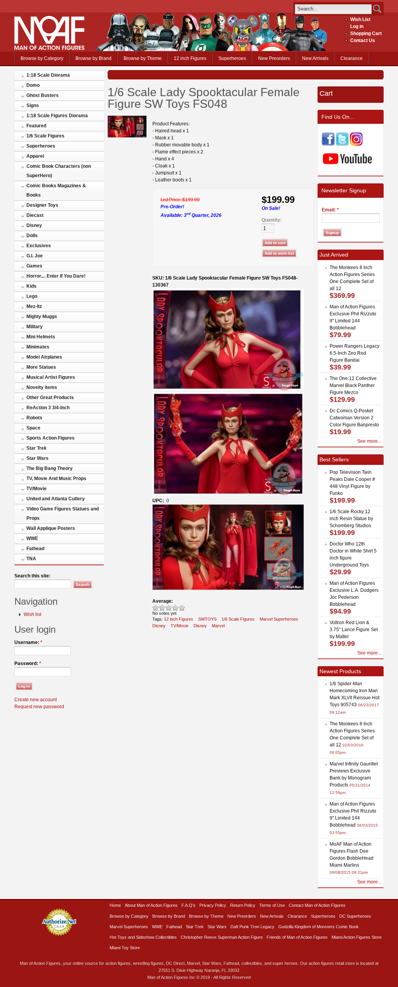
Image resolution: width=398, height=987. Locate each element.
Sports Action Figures (50, 438)
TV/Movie (36, 488)
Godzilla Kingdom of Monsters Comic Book (318, 926)
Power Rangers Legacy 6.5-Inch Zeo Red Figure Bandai (354, 353)
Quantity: (272, 220)
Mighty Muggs (41, 316)
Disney (34, 225)
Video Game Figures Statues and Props (62, 513)
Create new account (35, 699)
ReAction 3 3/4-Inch (48, 407)
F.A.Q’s (189, 905)
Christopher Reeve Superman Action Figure (222, 937)
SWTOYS (207, 619)
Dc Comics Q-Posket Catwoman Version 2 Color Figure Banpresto (354, 418)
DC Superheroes (355, 916)
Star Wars (37, 458)
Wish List (360, 19)
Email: (330, 210)
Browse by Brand (93, 58)
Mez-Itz (34, 306)
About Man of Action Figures (151, 905)
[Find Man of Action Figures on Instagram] (356, 144)
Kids (31, 286)
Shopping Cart (366, 33)
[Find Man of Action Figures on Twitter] (342, 144)
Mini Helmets (40, 337)
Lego (31, 296)
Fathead (35, 548)
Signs (32, 105)
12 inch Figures (190, 58)
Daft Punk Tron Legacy (252, 926)
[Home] (49, 48)
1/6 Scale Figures (45, 136)
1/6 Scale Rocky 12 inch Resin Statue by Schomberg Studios (351, 518)
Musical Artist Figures (50, 377)
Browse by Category (42, 58)
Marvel (218, 625)
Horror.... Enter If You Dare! (56, 276)
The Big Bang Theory (49, 468)
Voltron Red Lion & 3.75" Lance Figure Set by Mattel (354, 629)
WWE (32, 538)
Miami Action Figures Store (357, 937)
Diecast (35, 215)
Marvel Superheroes (279, 619)
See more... (369, 441)
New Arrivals (315, 58)
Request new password (39, 706)
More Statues (41, 367)
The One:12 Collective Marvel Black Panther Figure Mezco (353, 385)
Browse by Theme (143, 58)
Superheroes (232, 58)
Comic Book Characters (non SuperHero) (58, 171)
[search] (333, 9)
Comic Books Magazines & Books (56, 190)
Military (34, 326)
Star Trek (36, 448)
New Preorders (274, 58)
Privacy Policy (212, 905)
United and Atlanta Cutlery (55, 498)
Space (33, 428)
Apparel (35, 156)
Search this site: (32, 576)
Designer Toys (42, 205)
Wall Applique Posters (50, 528)
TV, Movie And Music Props (56, 478)
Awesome (182, 607)
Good (169, 607)
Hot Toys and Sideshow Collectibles (143, 937)
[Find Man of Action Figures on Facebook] (328, 144)
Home (115, 905)
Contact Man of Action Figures (317, 905)
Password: (27, 663)
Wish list (32, 614)
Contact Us (362, 40)
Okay (162, 607)
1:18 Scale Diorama (48, 75)
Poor (155, 607)
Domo (33, 85)
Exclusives (38, 245)
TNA (31, 558)
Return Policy (242, 905)
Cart (326, 93)
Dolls (32, 235)
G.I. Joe (34, 256)
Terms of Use (272, 905)
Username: (28, 642)
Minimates (37, 347)
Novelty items (41, 387)
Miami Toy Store (125, 947)
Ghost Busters (42, 95)
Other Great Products (50, 397)
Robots (34, 417)
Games (34, 266)
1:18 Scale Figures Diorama (57, 115)
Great (175, 607)
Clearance (351, 58)
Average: (162, 601)
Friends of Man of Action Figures (297, 937)
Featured (36, 125)
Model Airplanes (44, 357)
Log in (356, 26)
